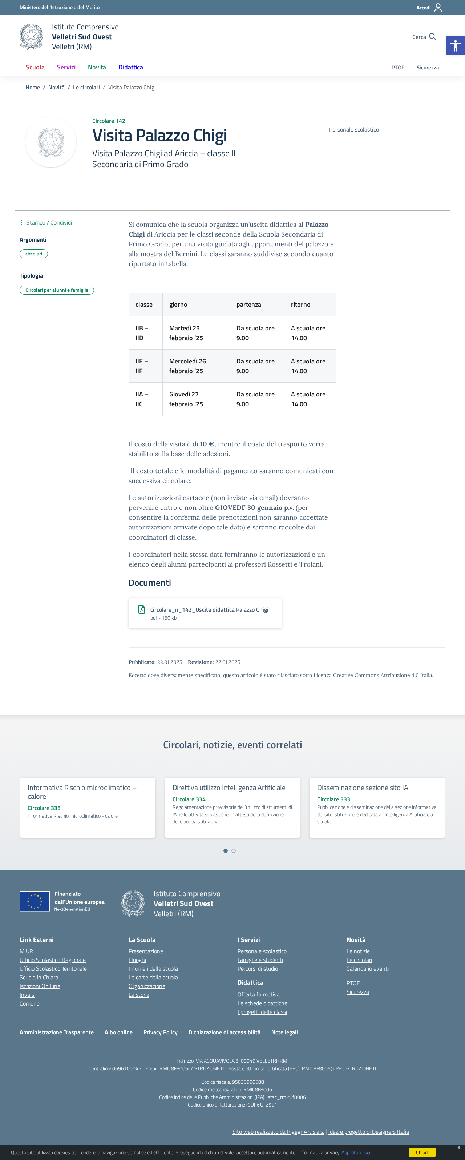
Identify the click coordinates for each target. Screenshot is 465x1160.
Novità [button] (97, 67)
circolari (33, 253)
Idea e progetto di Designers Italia (368, 1131)
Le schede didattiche (262, 1003)
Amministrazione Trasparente (57, 1032)
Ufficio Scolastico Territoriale (53, 968)
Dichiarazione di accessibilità (224, 1032)
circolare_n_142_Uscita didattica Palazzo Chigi (209, 609)
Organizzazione (147, 986)
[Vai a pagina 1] (225, 851)
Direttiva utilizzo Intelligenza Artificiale (229, 787)
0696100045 (126, 1068)
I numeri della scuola (153, 968)
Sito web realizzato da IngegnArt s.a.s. (278, 1131)
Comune (30, 1003)
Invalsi (27, 994)
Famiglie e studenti (260, 959)
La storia (139, 994)
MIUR (26, 951)
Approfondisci (355, 1152)
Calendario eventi (368, 968)
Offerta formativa (259, 994)
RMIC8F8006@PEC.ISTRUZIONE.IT (339, 1068)
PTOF (398, 67)
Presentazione (146, 951)
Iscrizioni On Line (40, 986)
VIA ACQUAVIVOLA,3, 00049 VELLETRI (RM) (242, 1060)
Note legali (284, 1032)
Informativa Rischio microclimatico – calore (82, 792)
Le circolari (359, 959)
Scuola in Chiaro (39, 977)
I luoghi (137, 959)
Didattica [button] (130, 67)
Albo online (119, 1032)
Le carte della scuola (153, 977)
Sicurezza (428, 67)
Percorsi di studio (258, 968)
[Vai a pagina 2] (233, 851)
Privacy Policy (160, 1032)
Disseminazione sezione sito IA (362, 787)
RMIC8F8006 (257, 1089)
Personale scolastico (262, 951)
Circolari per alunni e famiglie (56, 290)
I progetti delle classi (262, 1011)
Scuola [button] (35, 67)
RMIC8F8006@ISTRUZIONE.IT (192, 1068)
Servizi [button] (66, 67)
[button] (455, 45)
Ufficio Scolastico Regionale (53, 959)
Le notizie (358, 951)
